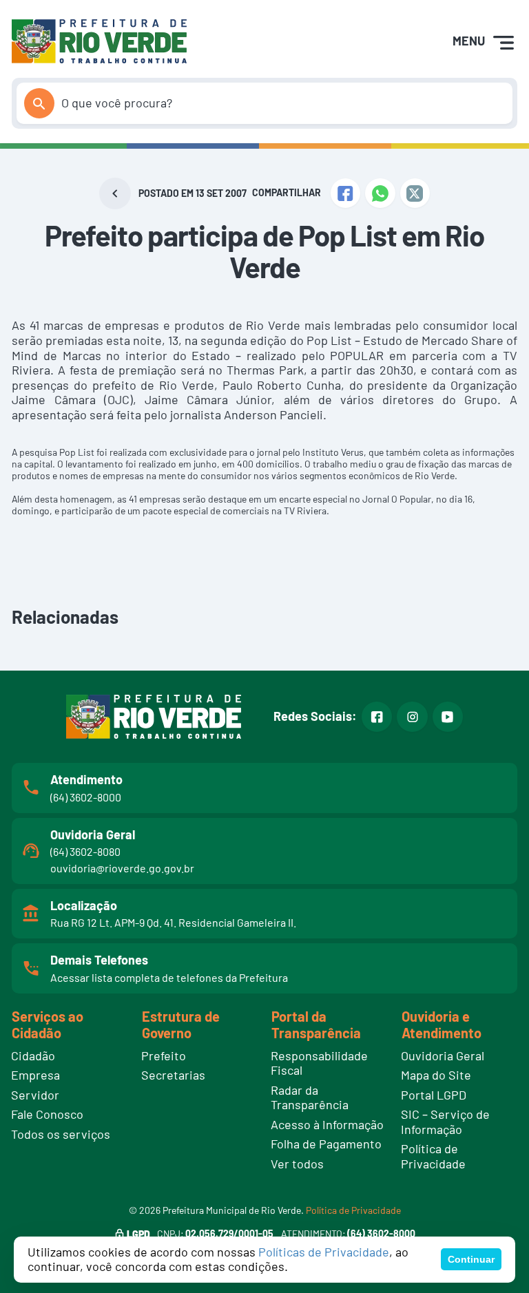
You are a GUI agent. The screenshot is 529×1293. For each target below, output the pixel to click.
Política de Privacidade (353, 1210)
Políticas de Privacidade (323, 1251)
